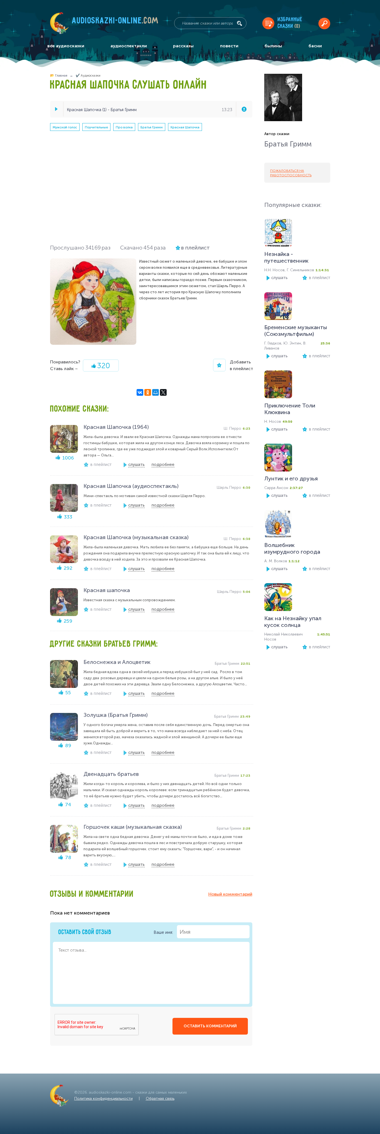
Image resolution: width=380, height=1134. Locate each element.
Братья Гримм (151, 127)
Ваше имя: (164, 932)
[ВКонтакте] (140, 392)
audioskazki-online (115, 22)
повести (229, 45)
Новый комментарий (230, 894)
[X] (163, 392)
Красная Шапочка (185, 127)
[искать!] (239, 23)
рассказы (183, 45)
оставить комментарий (210, 1026)
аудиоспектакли (128, 45)
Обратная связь (160, 1098)
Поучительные (96, 127)
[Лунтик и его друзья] (278, 459)
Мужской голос (65, 127)
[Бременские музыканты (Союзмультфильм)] (278, 307)
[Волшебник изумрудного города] (278, 525)
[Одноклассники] (147, 392)
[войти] (324, 23)
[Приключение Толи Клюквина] (278, 385)
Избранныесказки (290, 23)
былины (273, 45)
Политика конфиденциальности (103, 1098)
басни (315, 45)
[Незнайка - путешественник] (278, 234)
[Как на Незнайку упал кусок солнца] (278, 598)
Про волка (124, 127)
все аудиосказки (65, 45)
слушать (279, 277)
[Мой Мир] (155, 392)
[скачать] (244, 109)
